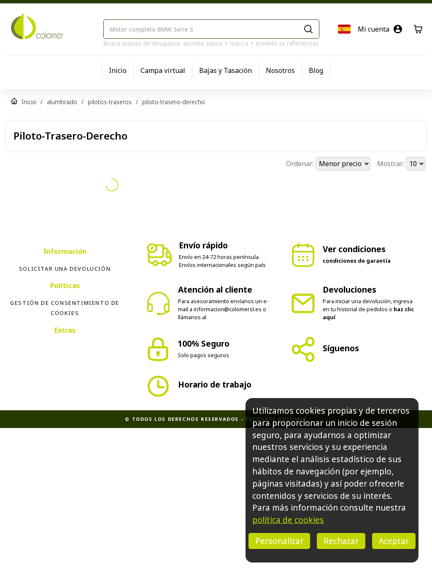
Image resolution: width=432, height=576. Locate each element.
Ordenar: (301, 163)
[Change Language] (344, 29)
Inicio (118, 70)
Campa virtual (162, 70)
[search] (308, 29)
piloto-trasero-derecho (173, 102)
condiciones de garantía (357, 260)
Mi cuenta (373, 29)
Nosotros (280, 70)
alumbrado (62, 102)
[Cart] (418, 29)
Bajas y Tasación (225, 70)
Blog (316, 70)
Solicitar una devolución (65, 268)
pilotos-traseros (110, 102)
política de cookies (288, 519)
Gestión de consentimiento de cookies (64, 308)
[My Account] (398, 29)
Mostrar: (391, 163)
